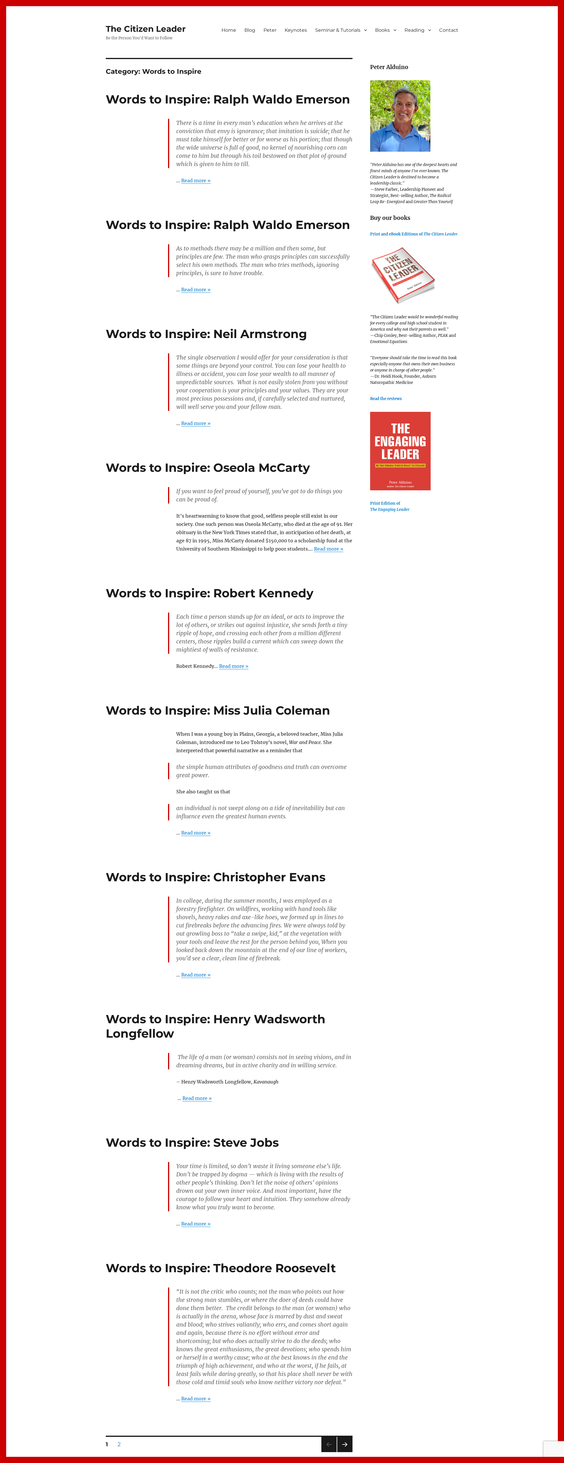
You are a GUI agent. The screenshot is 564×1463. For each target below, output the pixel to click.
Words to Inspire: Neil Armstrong (206, 334)
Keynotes (296, 30)
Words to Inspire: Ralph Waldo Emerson (228, 99)
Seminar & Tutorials (337, 30)
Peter (269, 30)
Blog (249, 30)
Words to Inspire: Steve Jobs (192, 1142)
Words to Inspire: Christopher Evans (215, 877)
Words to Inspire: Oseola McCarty (208, 467)
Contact (448, 30)
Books (382, 30)
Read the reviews (386, 398)
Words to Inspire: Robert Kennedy (209, 593)
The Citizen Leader (146, 29)
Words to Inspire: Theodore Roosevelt (221, 1268)
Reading (414, 30)
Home (228, 30)
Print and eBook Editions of (413, 234)
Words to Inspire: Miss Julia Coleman (218, 710)
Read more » (196, 180)
